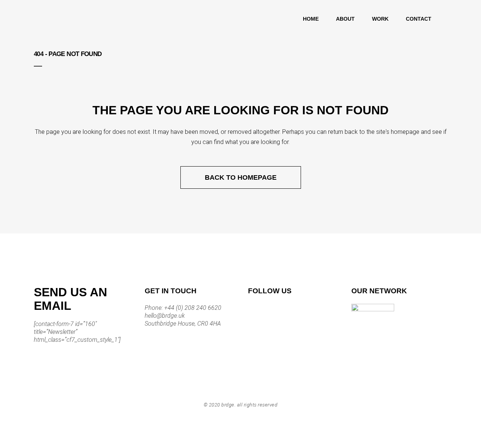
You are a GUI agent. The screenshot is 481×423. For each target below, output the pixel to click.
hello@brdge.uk (165, 315)
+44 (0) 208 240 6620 (192, 307)
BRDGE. (228, 405)
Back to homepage (241, 177)
